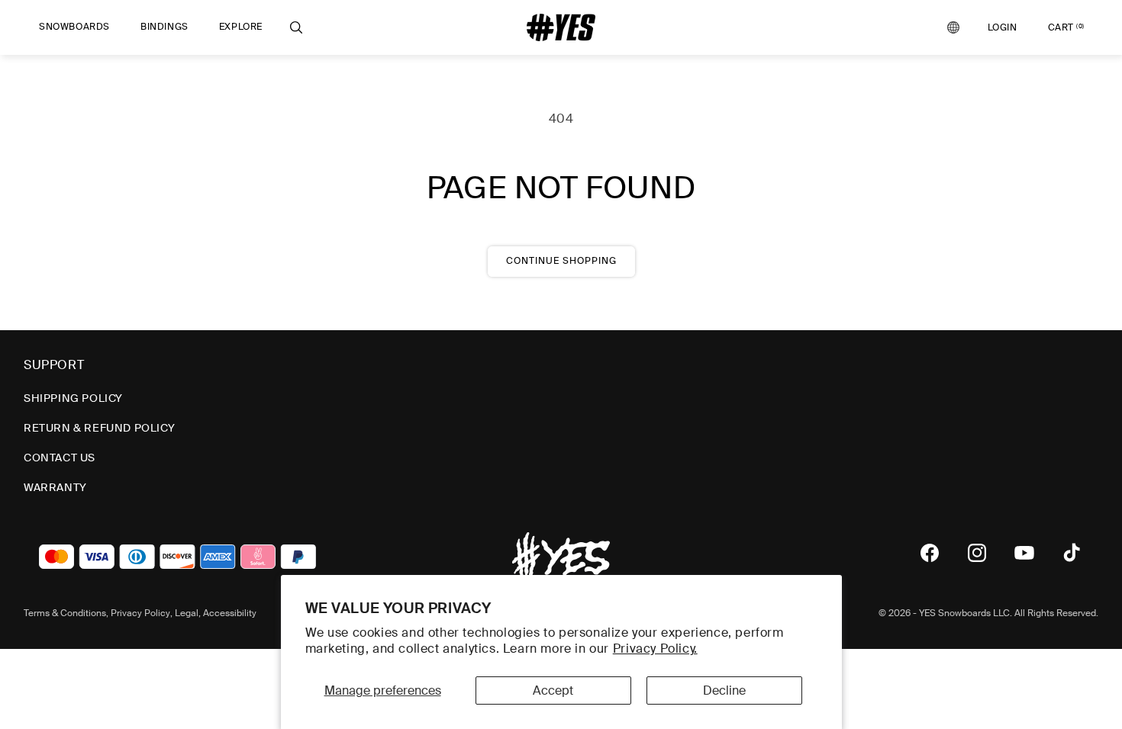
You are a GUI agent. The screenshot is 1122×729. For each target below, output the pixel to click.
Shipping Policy (73, 398)
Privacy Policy (140, 613)
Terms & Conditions (65, 613)
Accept (553, 690)
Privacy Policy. (655, 649)
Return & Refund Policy (99, 428)
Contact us (59, 457)
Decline (724, 690)
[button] (74, 27)
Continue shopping (561, 261)
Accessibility (229, 613)
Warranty (55, 487)
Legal (186, 613)
